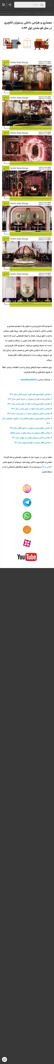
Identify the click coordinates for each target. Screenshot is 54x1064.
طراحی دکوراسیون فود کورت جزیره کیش (34, 394)
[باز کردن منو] (50, 5)
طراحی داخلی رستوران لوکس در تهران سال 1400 (31, 437)
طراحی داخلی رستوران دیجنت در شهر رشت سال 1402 (28, 413)
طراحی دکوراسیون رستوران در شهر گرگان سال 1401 (30, 428)
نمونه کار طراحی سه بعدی (22, 13)
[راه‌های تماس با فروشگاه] (4, 1059)
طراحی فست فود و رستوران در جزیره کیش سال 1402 (29, 399)
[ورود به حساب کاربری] (10, 4)
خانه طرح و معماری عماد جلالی (43, 13)
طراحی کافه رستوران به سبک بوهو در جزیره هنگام (30, 433)
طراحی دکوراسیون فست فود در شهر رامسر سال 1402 (28, 404)
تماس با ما (47, 467)
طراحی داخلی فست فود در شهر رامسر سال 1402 (30, 408)
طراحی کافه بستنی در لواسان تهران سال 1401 (32, 442)
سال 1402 (14, 394)
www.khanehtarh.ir (29, 379)
